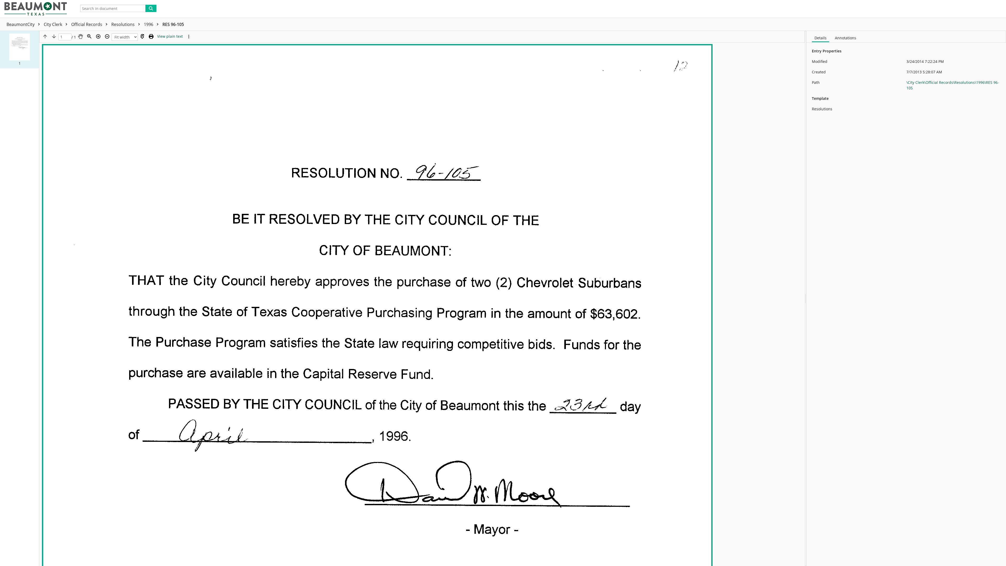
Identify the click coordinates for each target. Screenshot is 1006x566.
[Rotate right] (142, 36)
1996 (149, 24)
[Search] (150, 8)
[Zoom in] (98, 36)
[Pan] (80, 36)
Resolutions (123, 24)
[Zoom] (89, 36)
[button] (19, 49)
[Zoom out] (107, 36)
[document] (906, 298)
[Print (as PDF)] (151, 36)
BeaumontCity (21, 24)
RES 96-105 (173, 24)
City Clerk (53, 24)
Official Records (87, 24)
